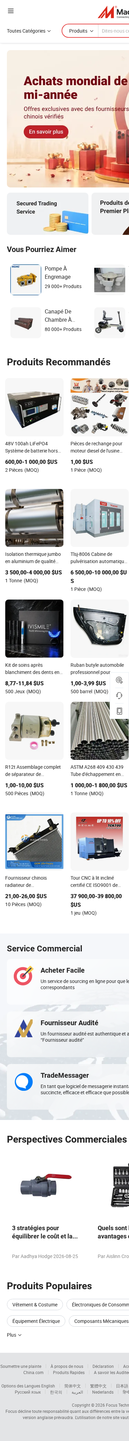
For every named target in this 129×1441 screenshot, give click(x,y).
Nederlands (103, 1392)
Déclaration (103, 1366)
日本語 (122, 1385)
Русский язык (28, 1392)
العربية (77, 1392)
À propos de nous (67, 1366)
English (48, 1385)
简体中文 (72, 1385)
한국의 (56, 1392)
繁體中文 (98, 1385)
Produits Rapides (69, 1372)
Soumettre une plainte (20, 1366)
